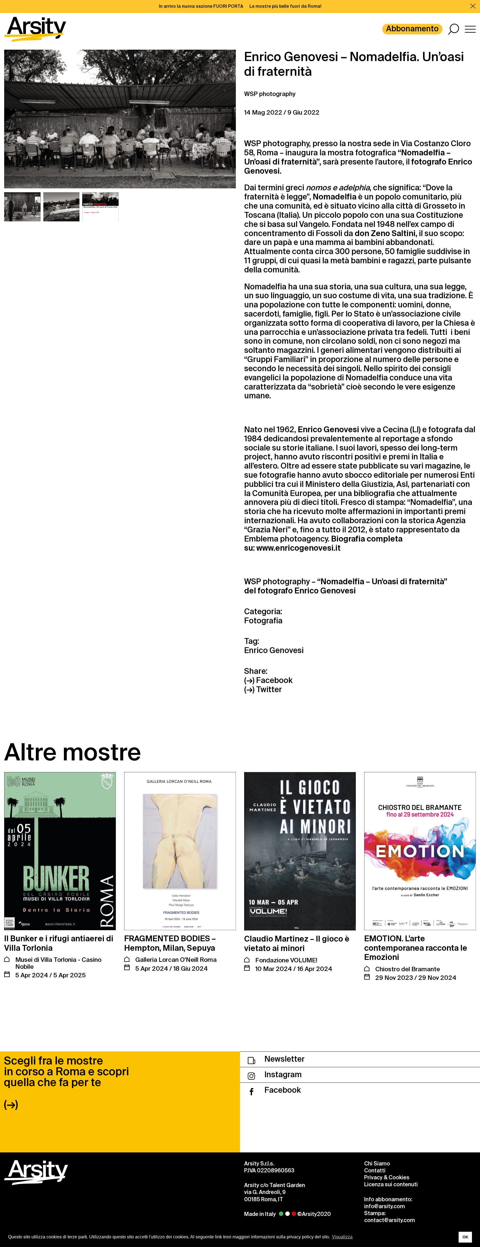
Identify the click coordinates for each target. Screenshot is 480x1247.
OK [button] (465, 1237)
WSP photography (270, 94)
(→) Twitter (263, 689)
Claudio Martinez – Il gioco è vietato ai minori (296, 943)
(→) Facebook (268, 680)
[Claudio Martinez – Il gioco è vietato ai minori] (300, 851)
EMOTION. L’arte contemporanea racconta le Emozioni (415, 948)
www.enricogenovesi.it (298, 548)
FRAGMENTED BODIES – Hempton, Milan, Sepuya (170, 943)
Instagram (282, 1074)
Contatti (375, 1170)
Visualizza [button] (342, 1237)
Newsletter (284, 1059)
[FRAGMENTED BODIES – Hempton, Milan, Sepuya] (180, 851)
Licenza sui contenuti (391, 1184)
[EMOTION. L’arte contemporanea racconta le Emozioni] (420, 851)
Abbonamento (412, 29)
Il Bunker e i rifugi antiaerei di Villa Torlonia (58, 943)
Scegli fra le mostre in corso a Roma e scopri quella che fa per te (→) (66, 1082)
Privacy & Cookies (386, 1177)
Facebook (282, 1090)
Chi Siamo (377, 1163)
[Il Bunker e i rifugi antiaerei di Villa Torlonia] (60, 851)
